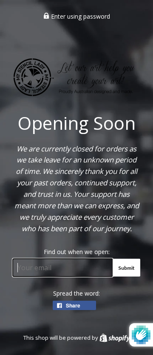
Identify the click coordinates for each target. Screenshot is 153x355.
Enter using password (79, 16)
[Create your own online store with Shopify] (114, 337)
